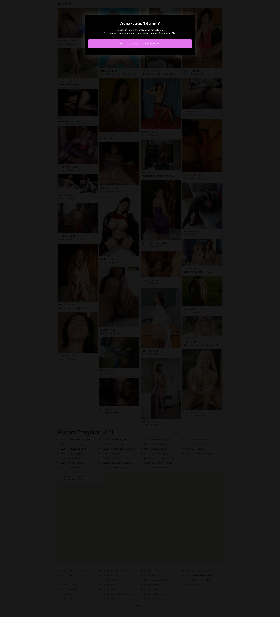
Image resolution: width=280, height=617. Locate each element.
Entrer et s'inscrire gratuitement (140, 43)
